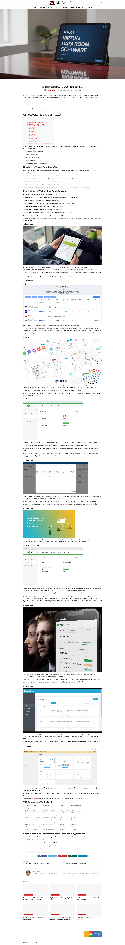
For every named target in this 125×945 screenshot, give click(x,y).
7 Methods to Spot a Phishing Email (86, 917)
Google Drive (36, 798)
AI (48, 7)
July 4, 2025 (60, 90)
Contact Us (77, 942)
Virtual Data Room (45, 851)
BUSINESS (65, 7)
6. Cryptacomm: (34, 134)
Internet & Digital (75, 7)
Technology (41, 7)
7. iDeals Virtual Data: (35, 135)
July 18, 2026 (53, 920)
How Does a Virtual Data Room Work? (34, 122)
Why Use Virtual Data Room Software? (34, 121)
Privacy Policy (99, 942)
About (90, 7)
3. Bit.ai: (32, 130)
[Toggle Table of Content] (52, 119)
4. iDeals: (32, 131)
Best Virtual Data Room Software (33, 851)
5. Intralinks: (33, 132)
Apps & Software (55, 7)
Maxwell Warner (51, 90)
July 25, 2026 (26, 900)
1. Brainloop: (33, 127)
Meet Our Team (92, 942)
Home (34, 7)
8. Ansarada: (33, 137)
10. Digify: (33, 140)
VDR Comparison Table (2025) (32, 141)
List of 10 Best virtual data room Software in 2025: (40, 125)
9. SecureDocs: (34, 138)
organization (37, 272)
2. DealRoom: (33, 128)
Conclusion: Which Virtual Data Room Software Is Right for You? (40, 143)
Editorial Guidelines (84, 942)
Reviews (84, 7)
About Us (71, 942)
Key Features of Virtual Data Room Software (35, 124)
